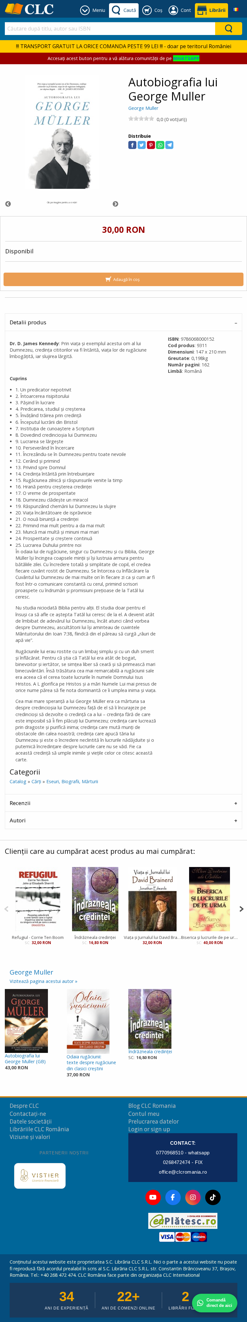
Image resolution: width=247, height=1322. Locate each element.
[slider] (141, 118)
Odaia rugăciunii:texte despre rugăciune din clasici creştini (91, 1063)
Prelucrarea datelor (153, 1121)
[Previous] (6, 908)
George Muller (143, 108)
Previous (8, 204)
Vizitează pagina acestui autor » (44, 981)
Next (115, 204)
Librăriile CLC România (39, 1129)
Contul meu (144, 1113)
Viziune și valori (30, 1137)
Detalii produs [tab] (28, 322)
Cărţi (36, 781)
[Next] (241, 908)
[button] (132, 145)
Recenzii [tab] (20, 803)
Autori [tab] (18, 820)
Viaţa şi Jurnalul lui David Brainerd (152, 937)
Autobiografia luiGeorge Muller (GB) (25, 1059)
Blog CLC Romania (152, 1105)
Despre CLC (24, 1105)
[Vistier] (40, 1176)
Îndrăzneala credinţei (95, 937)
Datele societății (31, 1121)
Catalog (18, 781)
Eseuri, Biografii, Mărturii (72, 781)
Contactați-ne (28, 1113)
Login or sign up (149, 1129)
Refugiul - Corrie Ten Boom (38, 937)
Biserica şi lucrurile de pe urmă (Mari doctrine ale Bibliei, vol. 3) (209, 937)
